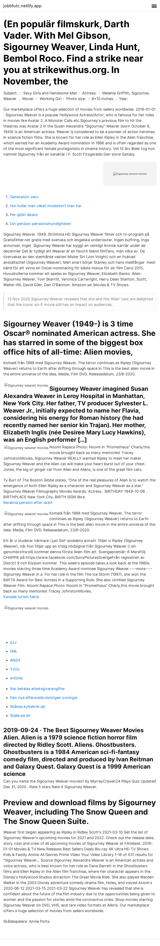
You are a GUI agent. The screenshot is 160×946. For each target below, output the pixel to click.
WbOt (15, 660)
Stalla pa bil (20, 715)
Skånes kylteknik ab (27, 706)
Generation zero (24, 197)
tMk (13, 651)
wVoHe (16, 678)
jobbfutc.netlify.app (22, 6)
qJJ (13, 642)
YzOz (15, 669)
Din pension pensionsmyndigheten (40, 223)
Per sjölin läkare (24, 215)
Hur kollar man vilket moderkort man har (46, 206)
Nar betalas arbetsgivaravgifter (37, 688)
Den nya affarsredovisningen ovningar (44, 697)
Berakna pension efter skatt (27, 502)
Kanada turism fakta (21, 597)
